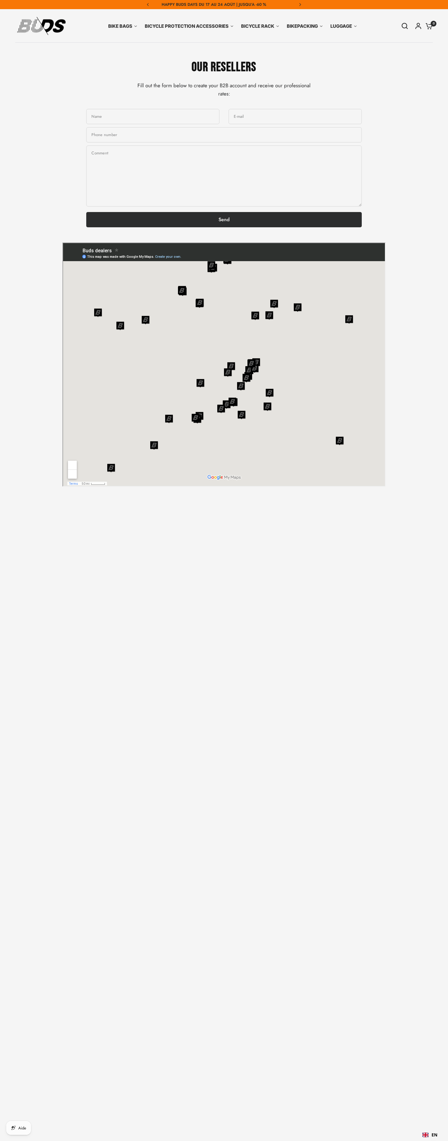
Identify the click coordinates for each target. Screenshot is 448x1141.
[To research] (405, 26)
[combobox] (430, 1135)
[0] (427, 26)
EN (434, 1135)
